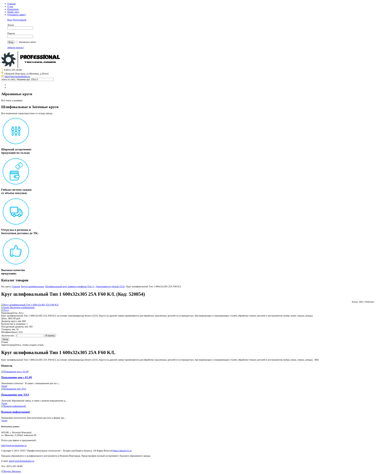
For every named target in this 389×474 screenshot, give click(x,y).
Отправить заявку (16, 14)
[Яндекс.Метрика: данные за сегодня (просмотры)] (11, 471)
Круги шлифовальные (32, 286)
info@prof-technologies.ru (17, 76)
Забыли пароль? (15, 47)
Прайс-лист (13, 12)
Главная (11, 3)
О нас (10, 6)
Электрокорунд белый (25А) (110, 286)
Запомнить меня (27, 42)
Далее (4, 386)
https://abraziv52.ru (122, 450)
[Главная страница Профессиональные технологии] (31, 67)
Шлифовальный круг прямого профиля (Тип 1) (69, 286)
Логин (10, 25)
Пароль (11, 33)
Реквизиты (13, 9)
